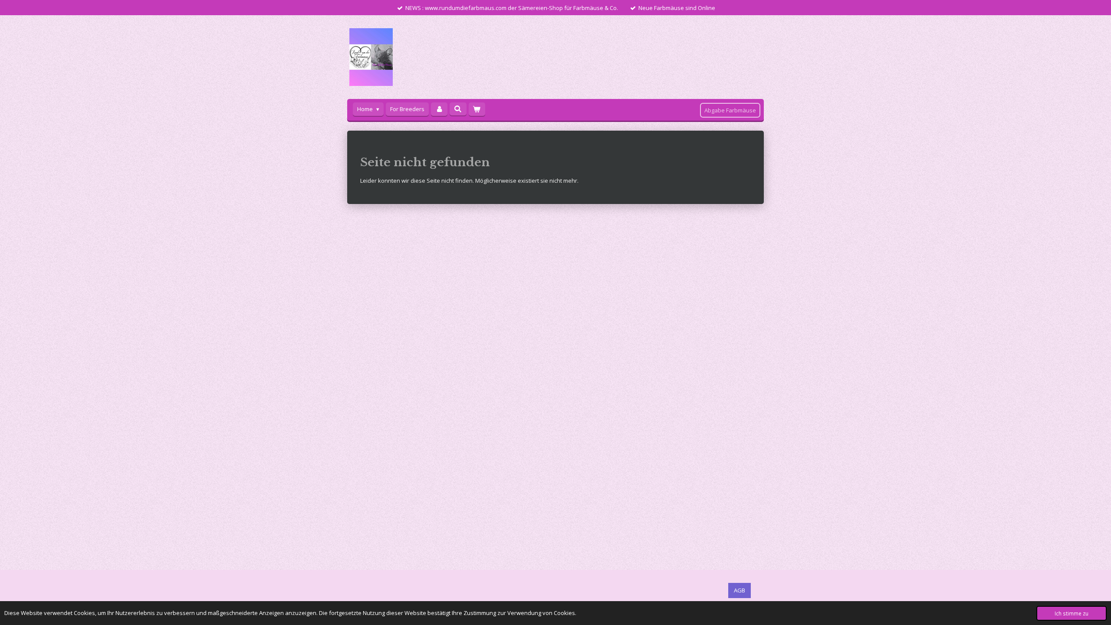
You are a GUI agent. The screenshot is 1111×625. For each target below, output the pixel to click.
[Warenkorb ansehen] (477, 109)
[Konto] (439, 109)
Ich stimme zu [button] (1071, 613)
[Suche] (458, 108)
